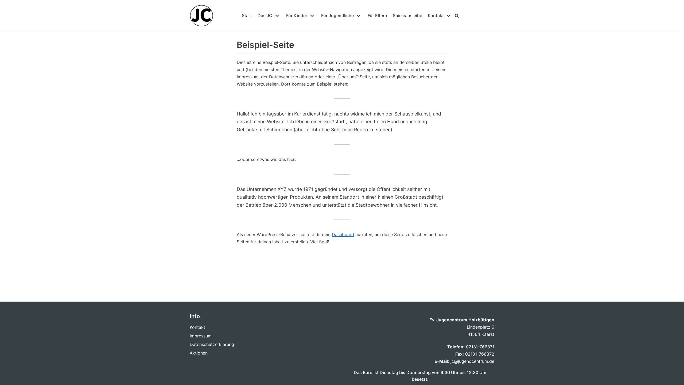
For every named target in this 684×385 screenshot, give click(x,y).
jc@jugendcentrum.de (471, 361)
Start (247, 15)
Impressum (201, 335)
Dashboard (343, 234)
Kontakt (197, 327)
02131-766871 (480, 346)
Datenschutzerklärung (212, 344)
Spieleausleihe (407, 15)
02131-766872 (479, 354)
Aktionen (199, 353)
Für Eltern (377, 15)
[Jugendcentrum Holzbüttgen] (201, 15)
